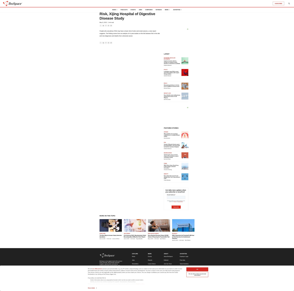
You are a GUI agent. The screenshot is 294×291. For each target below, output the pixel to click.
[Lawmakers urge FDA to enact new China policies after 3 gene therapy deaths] (184, 72)
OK (197, 269)
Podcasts (124, 9)
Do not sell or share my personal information (197, 274)
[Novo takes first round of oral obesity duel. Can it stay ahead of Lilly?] (184, 176)
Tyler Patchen (163, 238)
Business (174, 233)
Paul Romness (167, 138)
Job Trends (127, 233)
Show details (91, 288)
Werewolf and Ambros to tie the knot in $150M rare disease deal (171, 85)
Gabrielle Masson (167, 75)
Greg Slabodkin (139, 238)
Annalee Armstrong (168, 169)
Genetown (102, 233)
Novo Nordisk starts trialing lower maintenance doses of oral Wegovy (172, 96)
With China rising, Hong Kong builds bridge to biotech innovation (171, 166)
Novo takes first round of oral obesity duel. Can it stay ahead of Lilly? (172, 177)
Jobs (140, 9)
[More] (117, 9)
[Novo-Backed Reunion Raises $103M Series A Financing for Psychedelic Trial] (159, 225)
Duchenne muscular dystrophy (169, 58)
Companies (149, 9)
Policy (166, 69)
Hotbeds (159, 9)
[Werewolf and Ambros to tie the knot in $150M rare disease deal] (184, 86)
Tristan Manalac (167, 180)
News (114, 9)
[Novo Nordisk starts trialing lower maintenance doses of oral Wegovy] (184, 96)
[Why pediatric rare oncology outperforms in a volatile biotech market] (184, 134)
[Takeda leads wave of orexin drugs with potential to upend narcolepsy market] (184, 155)
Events (133, 9)
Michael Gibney (167, 88)
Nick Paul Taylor (167, 99)
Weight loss (167, 93)
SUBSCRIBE (278, 3)
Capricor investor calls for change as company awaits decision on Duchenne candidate (172, 62)
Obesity (166, 174)
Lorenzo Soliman (115, 238)
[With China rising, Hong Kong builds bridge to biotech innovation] (184, 166)
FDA (165, 142)
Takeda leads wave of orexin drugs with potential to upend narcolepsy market (171, 156)
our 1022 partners (97, 268)
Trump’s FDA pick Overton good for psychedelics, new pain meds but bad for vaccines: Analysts (172, 146)
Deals (165, 83)
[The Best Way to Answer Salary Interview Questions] (111, 225)
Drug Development (153, 233)
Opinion (166, 132)
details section (140, 284)
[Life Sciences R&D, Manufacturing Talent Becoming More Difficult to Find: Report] (135, 225)
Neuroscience (168, 152)
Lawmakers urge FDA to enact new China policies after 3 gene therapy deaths (171, 73)
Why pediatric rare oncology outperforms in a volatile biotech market (172, 135)
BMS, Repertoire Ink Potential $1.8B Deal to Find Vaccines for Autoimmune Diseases (183, 237)
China (165, 163)
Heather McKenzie (168, 65)
